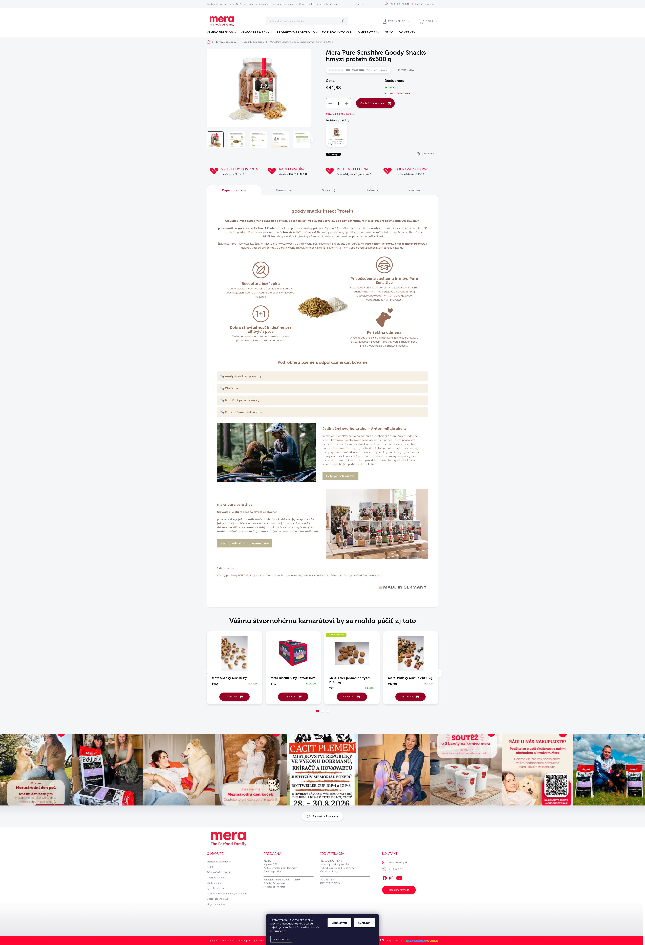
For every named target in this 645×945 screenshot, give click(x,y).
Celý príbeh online (340, 476)
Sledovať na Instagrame (325, 816)
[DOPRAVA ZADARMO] (352, 653)
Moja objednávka (216, 904)
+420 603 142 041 (399, 869)
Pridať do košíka (372, 103)
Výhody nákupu (328, 4)
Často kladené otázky (218, 898)
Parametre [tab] (284, 190)
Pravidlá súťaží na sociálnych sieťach (227, 893)
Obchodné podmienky (219, 4)
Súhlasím (364, 922)
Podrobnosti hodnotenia (377, 70)
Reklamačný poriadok (259, 4)
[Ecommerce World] (421, 940)
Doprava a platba (285, 4)
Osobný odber (307, 4)
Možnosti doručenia (398, 93)
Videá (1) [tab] (328, 190)
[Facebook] (384, 877)
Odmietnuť (339, 922)
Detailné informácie (338, 114)
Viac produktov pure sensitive (244, 543)
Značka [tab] (414, 190)
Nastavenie (281, 939)
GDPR (239, 4)
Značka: (406, 70)
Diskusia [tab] (372, 190)
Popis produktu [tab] (234, 190)
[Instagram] (391, 877)
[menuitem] (222, 32)
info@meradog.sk (398, 862)
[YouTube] (399, 877)
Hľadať (343, 21)
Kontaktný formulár (399, 889)
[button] (317, 711)
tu (285, 931)
